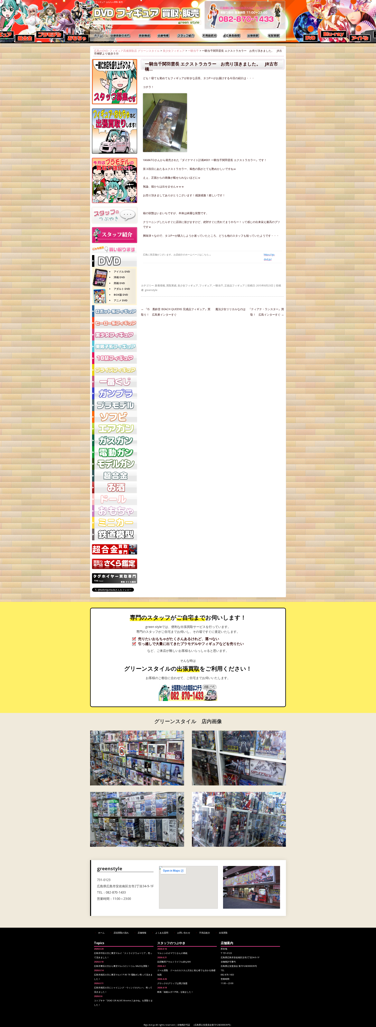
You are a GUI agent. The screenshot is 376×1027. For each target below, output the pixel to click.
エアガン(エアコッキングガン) (114, 429)
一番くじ (114, 382)
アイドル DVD (122, 271)
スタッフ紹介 (186, 35)
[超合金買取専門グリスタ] (114, 553)
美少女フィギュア (174, 51)
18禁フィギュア (114, 358)
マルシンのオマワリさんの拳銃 (172, 953)
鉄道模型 (114, 534)
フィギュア (205, 285)
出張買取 (253, 35)
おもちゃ (114, 511)
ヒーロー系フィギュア (114, 323)
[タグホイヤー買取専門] (114, 582)
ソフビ (114, 417)
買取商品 (144, 35)
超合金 (114, 476)
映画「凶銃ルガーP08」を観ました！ (175, 991)
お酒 (114, 487)
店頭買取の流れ (119, 35)
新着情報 (160, 285)
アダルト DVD (122, 289)
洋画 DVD (119, 277)
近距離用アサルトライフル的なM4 (174, 961)
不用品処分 (209, 35)
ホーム (99, 35)
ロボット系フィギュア (114, 311)
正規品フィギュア (234, 285)
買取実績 (171, 285)
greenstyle (151, 290)
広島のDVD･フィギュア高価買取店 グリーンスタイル (127, 51)
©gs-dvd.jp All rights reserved (159, 1024)
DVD (114, 261)
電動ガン (114, 452)
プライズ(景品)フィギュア (114, 370)
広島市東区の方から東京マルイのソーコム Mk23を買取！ (122, 966)
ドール (114, 499)
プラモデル (114, 405)
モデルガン (114, 464)
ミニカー (114, 523)
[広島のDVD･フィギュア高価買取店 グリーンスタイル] (147, 24)
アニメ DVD (120, 300)
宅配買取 (274, 35)
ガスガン (114, 440)
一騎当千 (193, 51)
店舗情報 (163, 35)
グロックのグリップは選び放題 (172, 983)
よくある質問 (232, 35)
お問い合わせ (183, 932)
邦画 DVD (119, 283)
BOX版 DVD (121, 294)
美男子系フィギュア (114, 346)
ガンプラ (114, 393)
